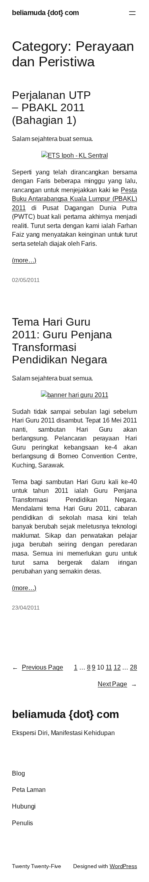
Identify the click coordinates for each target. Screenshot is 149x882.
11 (109, 667)
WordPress (123, 866)
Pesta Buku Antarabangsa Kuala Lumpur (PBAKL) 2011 (74, 198)
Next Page (117, 683)
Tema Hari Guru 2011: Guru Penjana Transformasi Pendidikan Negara (62, 341)
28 (133, 667)
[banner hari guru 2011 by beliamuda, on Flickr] (74, 394)
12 (117, 667)
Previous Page (37, 667)
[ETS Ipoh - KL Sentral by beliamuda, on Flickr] (74, 155)
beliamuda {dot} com (45, 13)
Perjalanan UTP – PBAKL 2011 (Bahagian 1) (51, 107)
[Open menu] (132, 13)
